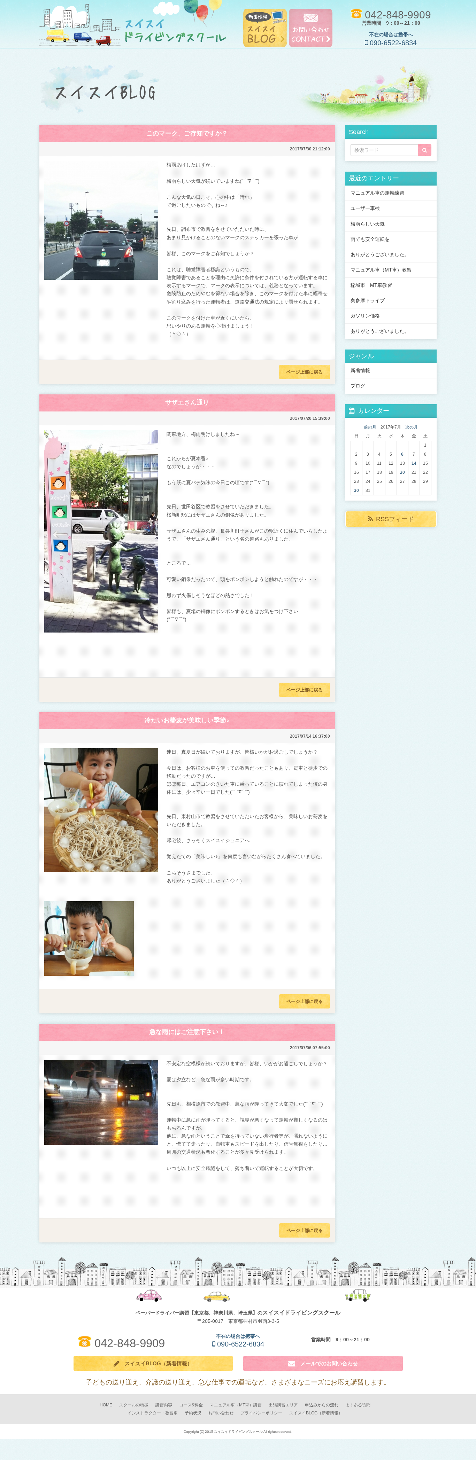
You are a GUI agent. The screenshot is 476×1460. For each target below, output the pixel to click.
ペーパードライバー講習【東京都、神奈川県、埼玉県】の (238, 1312)
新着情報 (360, 370)
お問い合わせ (220, 1413)
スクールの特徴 (133, 1405)
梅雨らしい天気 (368, 223)
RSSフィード (395, 519)
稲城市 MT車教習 (371, 285)
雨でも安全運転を (370, 239)
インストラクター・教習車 (153, 1413)
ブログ (358, 385)
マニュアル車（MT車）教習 (381, 269)
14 (414, 463)
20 (402, 472)
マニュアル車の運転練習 (377, 192)
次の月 (411, 427)
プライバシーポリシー (261, 1413)
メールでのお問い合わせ (326, 1363)
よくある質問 (357, 1405)
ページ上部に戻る (304, 371)
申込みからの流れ (321, 1405)
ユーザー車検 (365, 208)
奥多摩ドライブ (368, 300)
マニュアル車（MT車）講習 (236, 1405)
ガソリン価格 (365, 315)
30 (356, 490)
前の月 (370, 427)
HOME (106, 1405)
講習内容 (163, 1405)
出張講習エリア (283, 1405)
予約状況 (193, 1413)
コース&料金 (191, 1405)
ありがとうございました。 (380, 254)
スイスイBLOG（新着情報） (156, 1363)
